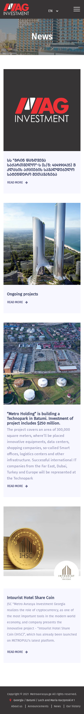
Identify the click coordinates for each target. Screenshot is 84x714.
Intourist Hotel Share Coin (30, 597)
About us (16, 706)
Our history (73, 706)
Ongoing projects (22, 294)
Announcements (38, 706)
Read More (15, 182)
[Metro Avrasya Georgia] (16, 9)
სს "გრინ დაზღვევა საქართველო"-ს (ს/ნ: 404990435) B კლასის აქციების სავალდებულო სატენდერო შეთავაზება (41, 167)
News (57, 706)
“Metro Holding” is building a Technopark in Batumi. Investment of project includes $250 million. (40, 418)
